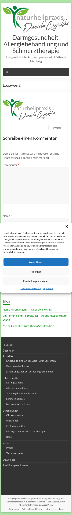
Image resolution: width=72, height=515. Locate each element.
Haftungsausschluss (54, 509)
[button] (67, 226)
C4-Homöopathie (15, 425)
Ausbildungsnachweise (15, 465)
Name (7, 215)
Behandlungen (10, 410)
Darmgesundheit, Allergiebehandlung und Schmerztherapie (36, 43)
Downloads (9, 459)
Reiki (9, 436)
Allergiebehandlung (17, 387)
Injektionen (12, 420)
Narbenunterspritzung (18, 404)
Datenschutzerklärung (31, 288)
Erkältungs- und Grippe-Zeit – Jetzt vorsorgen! (31, 360)
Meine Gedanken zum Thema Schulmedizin (28, 325)
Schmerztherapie (15, 398)
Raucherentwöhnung (17, 366)
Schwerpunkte (10, 377)
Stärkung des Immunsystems (21, 393)
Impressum (48, 288)
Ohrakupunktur (14, 415)
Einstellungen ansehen (36, 281)
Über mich (8, 350)
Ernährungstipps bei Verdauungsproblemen (29, 371)
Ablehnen (36, 271)
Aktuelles (8, 356)
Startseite (8, 345)
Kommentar (11, 164)
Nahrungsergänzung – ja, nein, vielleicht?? (27, 309)
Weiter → (59, 127)
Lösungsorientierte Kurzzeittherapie (25, 431)
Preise (9, 447)
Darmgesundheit (15, 382)
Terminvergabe (14, 453)
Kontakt (7, 443)
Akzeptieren (36, 262)
